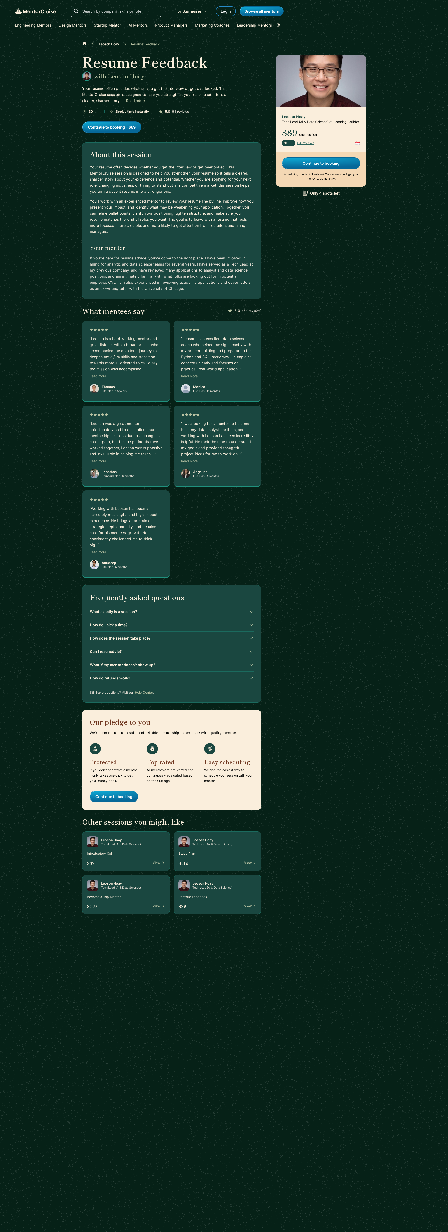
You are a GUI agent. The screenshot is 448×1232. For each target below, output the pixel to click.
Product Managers (171, 25)
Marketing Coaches (212, 25)
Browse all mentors (262, 11)
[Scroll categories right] (280, 25)
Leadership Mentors (254, 25)
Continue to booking (113, 796)
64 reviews (180, 111)
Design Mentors (73, 25)
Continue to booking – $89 (112, 127)
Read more (135, 100)
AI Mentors (138, 25)
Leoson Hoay (109, 44)
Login (226, 11)
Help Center (144, 692)
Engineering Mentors (33, 25)
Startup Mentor (107, 25)
